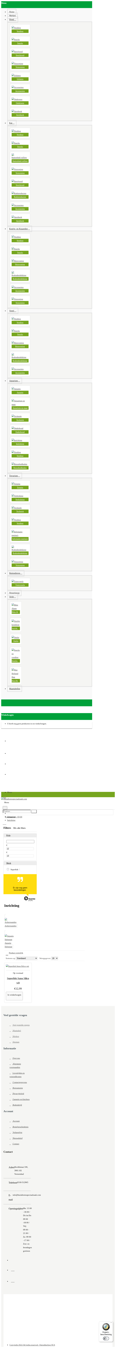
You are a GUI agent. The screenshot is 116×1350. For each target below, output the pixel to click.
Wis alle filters (19, 828)
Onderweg (20, 103)
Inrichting (20, 444)
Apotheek (20, 115)
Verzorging (20, 67)
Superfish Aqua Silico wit (18, 980)
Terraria (20, 487)
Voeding (20, 31)
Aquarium (11, 817)
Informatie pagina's (20, 539)
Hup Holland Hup (16, 681)
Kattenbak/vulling (20, 161)
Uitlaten (20, 79)
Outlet (15, 641)
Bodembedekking (20, 279)
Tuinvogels (20, 585)
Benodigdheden (20, 468)
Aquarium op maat (20, 408)
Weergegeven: (45, 958)
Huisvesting (20, 264)
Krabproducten (20, 197)
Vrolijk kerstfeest (16, 628)
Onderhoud (20, 432)
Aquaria (20, 392)
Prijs (8, 835)
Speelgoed (20, 55)
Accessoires (20, 91)
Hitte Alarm (16, 612)
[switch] (106, 1338)
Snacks (20, 43)
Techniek (20, 420)
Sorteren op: (11, 958)
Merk (8, 863)
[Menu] (111, 1323)
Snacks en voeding (16, 661)
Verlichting (20, 499)
